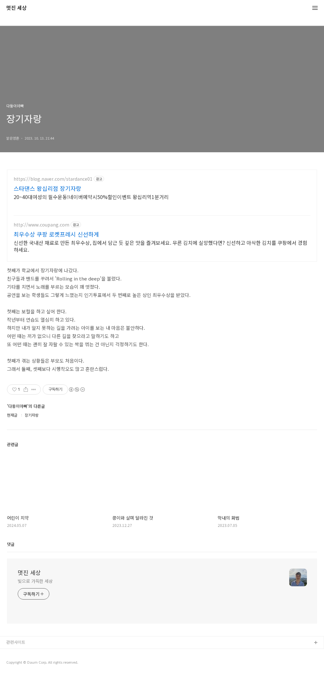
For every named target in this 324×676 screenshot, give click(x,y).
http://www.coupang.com (41, 224)
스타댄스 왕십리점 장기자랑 (47, 188)
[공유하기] (26, 389)
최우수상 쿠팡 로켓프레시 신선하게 (56, 234)
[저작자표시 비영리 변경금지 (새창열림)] (76, 389)
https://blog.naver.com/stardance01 (53, 179)
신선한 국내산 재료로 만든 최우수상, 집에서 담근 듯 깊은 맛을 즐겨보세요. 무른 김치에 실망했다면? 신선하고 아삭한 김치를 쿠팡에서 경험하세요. (160, 246)
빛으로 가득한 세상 (35, 581)
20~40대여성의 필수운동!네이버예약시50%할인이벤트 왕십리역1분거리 (91, 196)
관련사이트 (15, 642)
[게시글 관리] (34, 389)
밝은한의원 (16, 653)
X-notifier (15, 663)
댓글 (11, 544)
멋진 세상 (16, 8)
